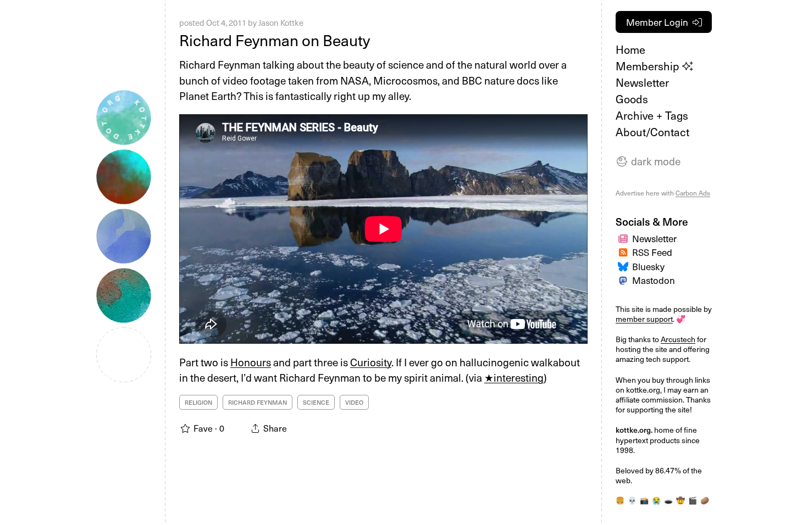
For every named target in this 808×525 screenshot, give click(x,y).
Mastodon (653, 280)
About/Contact (652, 132)
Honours (250, 362)
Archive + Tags (652, 115)
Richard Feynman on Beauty (274, 40)
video (354, 402)
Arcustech (678, 339)
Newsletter (642, 82)
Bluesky (648, 266)
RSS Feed (652, 252)
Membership (649, 66)
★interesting (514, 377)
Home (630, 49)
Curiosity (370, 362)
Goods (632, 99)
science (316, 402)
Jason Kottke (280, 22)
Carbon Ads (693, 193)
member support (644, 319)
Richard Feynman (257, 402)
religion (198, 402)
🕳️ (668, 500)
